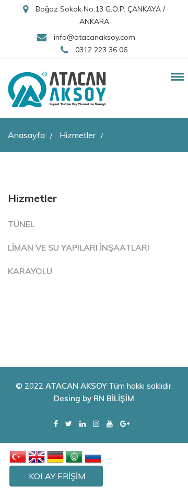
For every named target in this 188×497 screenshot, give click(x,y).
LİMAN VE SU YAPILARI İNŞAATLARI (78, 247)
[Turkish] (17, 456)
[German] (55, 456)
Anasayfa (30, 135)
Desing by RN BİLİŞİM (94, 398)
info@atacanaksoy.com (93, 37)
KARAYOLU (30, 271)
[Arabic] (74, 456)
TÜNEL (21, 224)
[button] (175, 76)
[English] (36, 456)
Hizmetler (81, 135)
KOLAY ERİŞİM (57, 476)
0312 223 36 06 (100, 49)
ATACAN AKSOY (76, 386)
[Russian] (93, 456)
